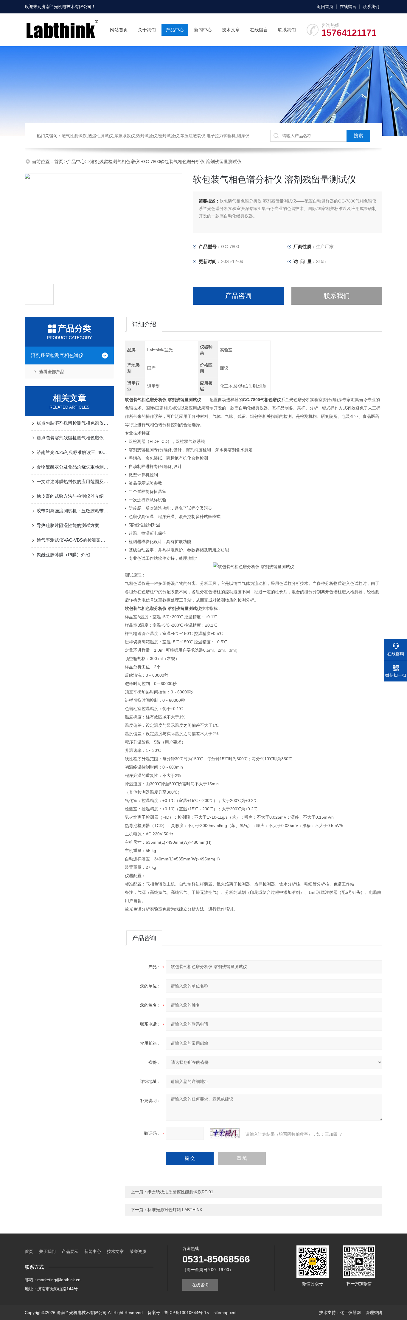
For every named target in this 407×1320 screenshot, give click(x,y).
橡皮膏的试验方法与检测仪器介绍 (70, 496)
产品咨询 (238, 295)
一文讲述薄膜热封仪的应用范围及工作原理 (72, 481)
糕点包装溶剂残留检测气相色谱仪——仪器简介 (72, 423)
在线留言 (348, 6)
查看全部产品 (51, 371)
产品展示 (70, 1251)
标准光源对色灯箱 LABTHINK (174, 1209)
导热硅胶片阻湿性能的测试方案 (68, 525)
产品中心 (175, 29)
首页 (59, 161)
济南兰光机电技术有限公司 (66, 6)
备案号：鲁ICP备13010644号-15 (178, 1312)
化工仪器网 (350, 1312)
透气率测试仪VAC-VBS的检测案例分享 (72, 539)
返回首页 (325, 6)
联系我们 (371, 6)
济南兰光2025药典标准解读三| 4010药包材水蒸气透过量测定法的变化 (72, 452)
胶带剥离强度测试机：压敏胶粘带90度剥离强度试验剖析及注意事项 (72, 510)
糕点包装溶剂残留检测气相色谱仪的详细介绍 (72, 437)
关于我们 (147, 29)
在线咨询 (200, 1284)
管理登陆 (374, 1312)
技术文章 (231, 29)
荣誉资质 (138, 1251)
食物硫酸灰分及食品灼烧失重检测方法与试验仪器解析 (72, 466)
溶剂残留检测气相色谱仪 (114, 161)
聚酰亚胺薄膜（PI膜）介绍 (63, 554)
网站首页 (119, 29)
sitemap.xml (225, 1312)
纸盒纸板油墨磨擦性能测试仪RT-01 (180, 1191)
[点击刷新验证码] (225, 1133)
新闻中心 (203, 29)
